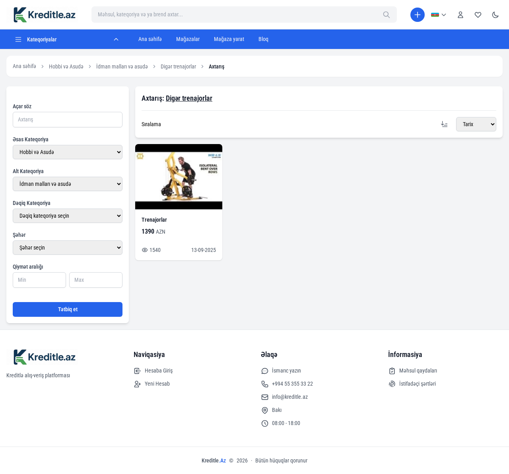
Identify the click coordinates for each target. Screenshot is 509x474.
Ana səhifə (150, 39)
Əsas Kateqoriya (31, 139)
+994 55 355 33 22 (292, 383)
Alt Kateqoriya (28, 171)
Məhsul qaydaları (418, 370)
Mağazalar (188, 39)
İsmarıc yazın (286, 370)
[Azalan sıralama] (444, 124)
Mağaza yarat (229, 39)
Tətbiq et (68, 309)
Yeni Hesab (157, 383)
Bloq (263, 39)
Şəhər (19, 235)
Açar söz (22, 106)
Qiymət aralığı (28, 266)
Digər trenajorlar (178, 66)
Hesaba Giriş (159, 370)
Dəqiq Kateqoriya (32, 203)
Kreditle (214, 460)
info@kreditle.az (290, 397)
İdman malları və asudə (122, 66)
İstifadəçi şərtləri (417, 383)
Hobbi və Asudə (66, 66)
